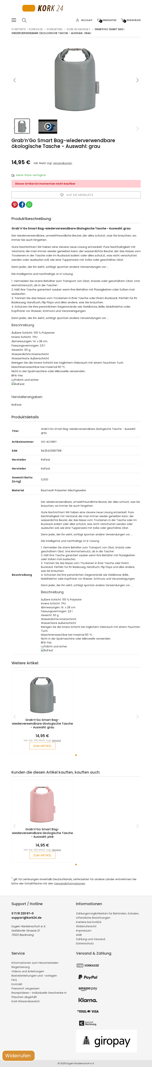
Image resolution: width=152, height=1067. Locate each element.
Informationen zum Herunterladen (34, 963)
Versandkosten (62, 163)
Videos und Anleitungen (27, 971)
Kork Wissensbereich (25, 1001)
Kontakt (16, 984)
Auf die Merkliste (79, 195)
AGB (79, 935)
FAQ (14, 980)
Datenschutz (85, 943)
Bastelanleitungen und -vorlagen (34, 975)
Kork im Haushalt (78, 29)
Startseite (18, 29)
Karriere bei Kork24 (88, 922)
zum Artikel (42, 746)
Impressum (83, 930)
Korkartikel (55, 29)
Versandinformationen (69, 883)
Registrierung (20, 967)
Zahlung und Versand (90, 939)
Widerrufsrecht (86, 926)
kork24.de (36, 29)
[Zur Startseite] (43, 16)
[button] (137, 80)
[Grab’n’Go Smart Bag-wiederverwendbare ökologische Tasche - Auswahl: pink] (42, 826)
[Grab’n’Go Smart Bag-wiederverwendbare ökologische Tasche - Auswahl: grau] (42, 716)
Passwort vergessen (25, 988)
